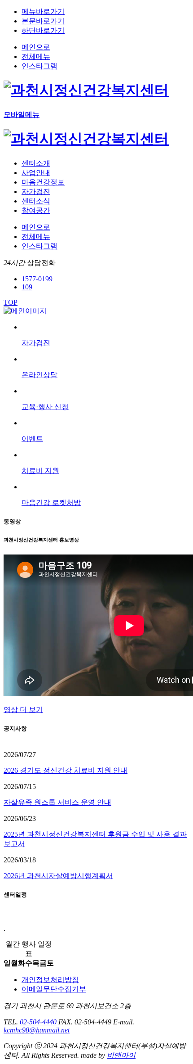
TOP (11, 302)
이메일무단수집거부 (54, 989)
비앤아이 (121, 1055)
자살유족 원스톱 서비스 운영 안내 (57, 802)
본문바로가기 (43, 21)
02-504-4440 (38, 1022)
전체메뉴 (36, 56)
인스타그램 (39, 66)
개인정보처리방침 (50, 979)
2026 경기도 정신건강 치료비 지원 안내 (65, 770)
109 (27, 287)
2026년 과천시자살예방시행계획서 (58, 875)
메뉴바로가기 (43, 11)
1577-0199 (37, 279)
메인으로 (36, 47)
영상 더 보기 (23, 709)
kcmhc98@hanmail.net (37, 1030)
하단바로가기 (43, 30)
